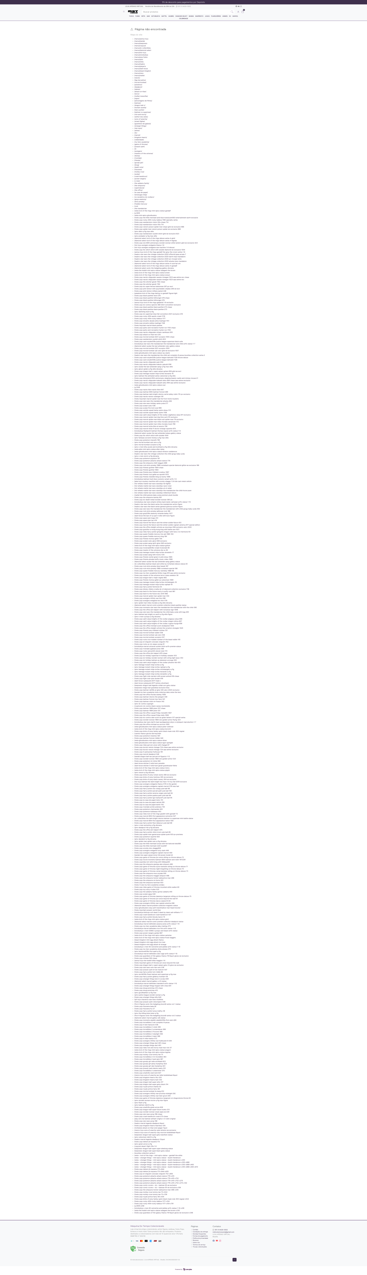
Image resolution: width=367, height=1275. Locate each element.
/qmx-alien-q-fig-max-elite (144, 231)
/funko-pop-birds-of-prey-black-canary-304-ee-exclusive (155, 779)
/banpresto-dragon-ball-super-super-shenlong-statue (153, 1148)
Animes (225, 16)
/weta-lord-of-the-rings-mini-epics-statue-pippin (152, 770)
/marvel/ (137, 135)
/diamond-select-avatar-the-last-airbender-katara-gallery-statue (157, 433)
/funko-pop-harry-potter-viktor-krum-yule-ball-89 (152, 832)
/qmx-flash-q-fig (140, 1103)
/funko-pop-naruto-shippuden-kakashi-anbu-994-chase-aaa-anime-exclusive (162, 380)
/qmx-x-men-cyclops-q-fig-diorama (147, 617)
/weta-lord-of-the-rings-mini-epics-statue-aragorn (152, 1050)
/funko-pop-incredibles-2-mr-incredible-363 (150, 1057)
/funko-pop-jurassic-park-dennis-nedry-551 (150, 1068)
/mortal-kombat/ (140, 82)
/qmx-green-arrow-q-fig (143, 1144)
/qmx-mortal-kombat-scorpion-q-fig (147, 445)
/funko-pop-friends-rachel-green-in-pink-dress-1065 (153, 557)
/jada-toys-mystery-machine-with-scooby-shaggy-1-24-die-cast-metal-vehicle (162, 481)
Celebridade (183, 18)
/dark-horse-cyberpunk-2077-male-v (147, 681)
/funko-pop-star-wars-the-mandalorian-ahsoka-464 (153, 401)
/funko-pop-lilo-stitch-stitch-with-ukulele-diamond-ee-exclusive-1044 (159, 250)
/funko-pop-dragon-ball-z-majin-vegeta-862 (150, 578)
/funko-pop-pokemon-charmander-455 (148, 809)
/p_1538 (137, 387)
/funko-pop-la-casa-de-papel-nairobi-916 (149, 802)
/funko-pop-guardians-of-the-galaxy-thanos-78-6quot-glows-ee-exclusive (161, 956)
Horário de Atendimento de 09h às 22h (159, 6)
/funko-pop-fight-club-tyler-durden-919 (148, 678)
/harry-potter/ (139, 110)
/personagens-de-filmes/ (143, 101)
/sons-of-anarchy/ (140, 119)
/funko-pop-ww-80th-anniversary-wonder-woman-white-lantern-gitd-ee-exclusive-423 (166, 243)
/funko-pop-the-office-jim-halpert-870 (148, 830)
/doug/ (136, 165)
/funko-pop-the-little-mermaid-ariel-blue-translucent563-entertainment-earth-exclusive (166, 218)
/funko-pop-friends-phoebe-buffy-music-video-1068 (153, 559)
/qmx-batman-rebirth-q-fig (144, 1105)
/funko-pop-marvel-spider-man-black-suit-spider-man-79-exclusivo (158, 419)
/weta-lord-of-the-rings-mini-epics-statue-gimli (151, 919)
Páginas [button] (194, 1226)
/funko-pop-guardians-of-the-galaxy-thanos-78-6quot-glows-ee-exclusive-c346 (163, 1213)
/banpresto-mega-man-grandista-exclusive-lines (151, 688)
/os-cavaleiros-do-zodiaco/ (144, 197)
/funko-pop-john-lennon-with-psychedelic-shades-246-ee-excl (157, 289)
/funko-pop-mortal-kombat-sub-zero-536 (149, 635)
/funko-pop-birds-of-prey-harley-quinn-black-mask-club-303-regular (159, 731)
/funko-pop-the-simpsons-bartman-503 (148, 883)
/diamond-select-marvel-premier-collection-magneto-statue (156, 905)
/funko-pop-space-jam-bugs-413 (146, 518)
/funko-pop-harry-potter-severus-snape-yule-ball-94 (153, 793)
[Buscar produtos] (232, 12)
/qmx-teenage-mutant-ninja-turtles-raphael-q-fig (152, 667)
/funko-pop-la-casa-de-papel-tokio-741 (148, 800)
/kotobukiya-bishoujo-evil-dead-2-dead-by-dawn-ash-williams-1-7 (158, 912)
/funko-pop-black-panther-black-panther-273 (150, 309)
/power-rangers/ (140, 179)
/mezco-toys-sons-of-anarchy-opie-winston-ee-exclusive (155, 1130)
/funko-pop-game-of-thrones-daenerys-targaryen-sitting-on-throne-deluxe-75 (162, 896)
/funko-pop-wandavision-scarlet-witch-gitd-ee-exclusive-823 (156, 234)
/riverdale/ (138, 158)
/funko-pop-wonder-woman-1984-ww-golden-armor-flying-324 (157, 720)
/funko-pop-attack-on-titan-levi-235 (147, 335)
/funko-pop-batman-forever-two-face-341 (149, 699)
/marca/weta (138, 62)
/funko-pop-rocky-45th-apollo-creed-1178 (149, 316)
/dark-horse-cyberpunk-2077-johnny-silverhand (151, 683)
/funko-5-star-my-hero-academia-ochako (149, 885)
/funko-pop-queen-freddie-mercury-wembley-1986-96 (154, 571)
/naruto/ (137, 78)
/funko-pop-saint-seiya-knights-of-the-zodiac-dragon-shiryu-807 (158, 621)
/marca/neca (138, 73)
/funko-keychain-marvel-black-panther (148, 325)
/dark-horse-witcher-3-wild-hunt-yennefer (149, 763)
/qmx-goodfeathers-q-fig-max (145, 993)
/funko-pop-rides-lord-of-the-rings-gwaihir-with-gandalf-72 (156, 814)
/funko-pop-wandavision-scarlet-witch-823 (150, 339)
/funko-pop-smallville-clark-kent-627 (147, 1073)
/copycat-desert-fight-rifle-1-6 (145, 1146)
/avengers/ (138, 151)
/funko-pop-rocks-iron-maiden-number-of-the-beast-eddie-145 (157, 639)
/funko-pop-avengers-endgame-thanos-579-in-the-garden (155, 784)
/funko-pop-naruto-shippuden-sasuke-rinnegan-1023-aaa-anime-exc (159, 279)
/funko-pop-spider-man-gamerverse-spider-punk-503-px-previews (158, 834)
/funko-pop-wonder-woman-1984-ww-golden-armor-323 (155, 759)
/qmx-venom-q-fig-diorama (144, 772)
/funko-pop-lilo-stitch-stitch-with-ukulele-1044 (151, 435)
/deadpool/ (138, 87)
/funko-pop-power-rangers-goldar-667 (148, 933)
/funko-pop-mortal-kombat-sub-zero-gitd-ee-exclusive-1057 (156, 351)
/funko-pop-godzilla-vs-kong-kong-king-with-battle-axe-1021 (156, 529)
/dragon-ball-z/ (139, 105)
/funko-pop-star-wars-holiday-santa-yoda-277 (151, 403)
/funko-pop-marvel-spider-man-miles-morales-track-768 (154, 424)
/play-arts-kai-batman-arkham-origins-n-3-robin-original (154, 1119)
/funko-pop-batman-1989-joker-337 (147, 711)
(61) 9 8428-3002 (184, 6)
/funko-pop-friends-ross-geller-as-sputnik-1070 (151, 474)
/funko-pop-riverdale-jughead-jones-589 (149, 649)
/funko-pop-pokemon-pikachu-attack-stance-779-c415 (154, 1176)
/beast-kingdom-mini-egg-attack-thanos (149, 940)
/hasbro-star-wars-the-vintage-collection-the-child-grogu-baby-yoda (159, 454)
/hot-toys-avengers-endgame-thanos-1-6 (149, 245)
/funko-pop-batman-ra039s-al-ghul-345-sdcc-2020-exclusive (156, 690)
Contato (195, 1229)
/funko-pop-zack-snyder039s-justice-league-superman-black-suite (158, 341)
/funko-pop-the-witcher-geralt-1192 (147, 284)
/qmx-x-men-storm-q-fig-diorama (146, 456)
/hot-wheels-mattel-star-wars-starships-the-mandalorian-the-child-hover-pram (162, 490)
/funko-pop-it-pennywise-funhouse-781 (148, 752)
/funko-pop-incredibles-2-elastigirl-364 (148, 1034)
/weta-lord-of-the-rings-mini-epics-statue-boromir (152, 729)
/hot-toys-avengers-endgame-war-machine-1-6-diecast (154, 247)
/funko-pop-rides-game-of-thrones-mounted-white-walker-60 (156, 887)
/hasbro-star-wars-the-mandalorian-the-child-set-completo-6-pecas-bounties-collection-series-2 (169, 355)
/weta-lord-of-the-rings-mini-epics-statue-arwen (152, 273)
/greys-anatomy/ (140, 199)
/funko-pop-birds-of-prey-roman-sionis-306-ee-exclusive (155, 775)
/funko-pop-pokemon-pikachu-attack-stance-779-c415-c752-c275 (158, 1181)
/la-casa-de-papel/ (141, 192)
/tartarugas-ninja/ (140, 195)
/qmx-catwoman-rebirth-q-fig (145, 1137)
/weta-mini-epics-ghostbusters (145, 215)
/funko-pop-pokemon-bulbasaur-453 (147, 811)
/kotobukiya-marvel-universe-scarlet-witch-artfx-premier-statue (157, 646)
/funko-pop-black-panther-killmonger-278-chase (151, 298)
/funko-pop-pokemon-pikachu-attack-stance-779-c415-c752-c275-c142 (160, 1183)
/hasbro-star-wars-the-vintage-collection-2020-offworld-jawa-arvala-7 (160, 254)
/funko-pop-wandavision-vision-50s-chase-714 (151, 222)
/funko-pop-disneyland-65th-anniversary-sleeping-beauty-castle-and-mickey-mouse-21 (166, 378)
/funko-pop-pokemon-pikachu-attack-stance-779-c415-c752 (156, 1178)
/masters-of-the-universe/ (143, 153)
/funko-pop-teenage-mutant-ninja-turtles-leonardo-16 (153, 373)
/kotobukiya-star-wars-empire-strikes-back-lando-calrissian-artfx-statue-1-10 (162, 502)
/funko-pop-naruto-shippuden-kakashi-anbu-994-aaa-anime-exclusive (159, 383)
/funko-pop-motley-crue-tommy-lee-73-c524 (150, 1192)
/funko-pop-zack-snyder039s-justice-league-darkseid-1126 (155, 360)
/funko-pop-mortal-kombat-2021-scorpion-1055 (151, 348)
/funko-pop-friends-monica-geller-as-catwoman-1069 (153, 580)
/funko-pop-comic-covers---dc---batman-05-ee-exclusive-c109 (157, 1187)
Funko (137, 16)
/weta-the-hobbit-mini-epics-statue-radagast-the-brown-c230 (157, 1210)
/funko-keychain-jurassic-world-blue (147, 910)
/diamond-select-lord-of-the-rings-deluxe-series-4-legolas (155, 241)
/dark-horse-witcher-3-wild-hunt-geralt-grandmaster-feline (155, 766)
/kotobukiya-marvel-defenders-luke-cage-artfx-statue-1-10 (155, 954)
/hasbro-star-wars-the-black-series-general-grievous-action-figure (158, 506)
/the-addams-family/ (141, 183)
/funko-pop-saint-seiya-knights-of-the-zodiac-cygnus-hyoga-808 (158, 623)
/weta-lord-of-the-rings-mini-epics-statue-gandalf (152, 211)
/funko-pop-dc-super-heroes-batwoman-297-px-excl (153, 286)
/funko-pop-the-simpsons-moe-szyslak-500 (150, 873)
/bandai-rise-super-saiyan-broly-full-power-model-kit (153, 855)
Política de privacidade (200, 1238)
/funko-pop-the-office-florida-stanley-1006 (150, 694)
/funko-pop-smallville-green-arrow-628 (148, 1107)
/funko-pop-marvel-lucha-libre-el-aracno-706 (150, 426)
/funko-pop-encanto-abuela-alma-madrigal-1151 (151, 321)
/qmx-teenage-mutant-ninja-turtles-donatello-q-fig (152, 674)
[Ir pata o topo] (235, 1260)
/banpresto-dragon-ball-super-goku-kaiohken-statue (153, 1135)
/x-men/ (137, 181)
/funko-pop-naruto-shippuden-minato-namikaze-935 (153, 332)
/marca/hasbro (139, 64)
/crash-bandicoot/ (140, 176)
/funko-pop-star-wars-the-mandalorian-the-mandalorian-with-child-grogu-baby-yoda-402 (167, 509)
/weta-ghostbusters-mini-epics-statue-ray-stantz (152, 353)
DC (230, 16)
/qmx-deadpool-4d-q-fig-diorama (146, 827)
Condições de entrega (200, 1232)
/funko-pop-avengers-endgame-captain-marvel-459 (153, 853)
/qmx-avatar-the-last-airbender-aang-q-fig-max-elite (153, 367)
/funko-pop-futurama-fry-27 (144, 1009)
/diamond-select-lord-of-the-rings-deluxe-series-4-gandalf (155, 266)
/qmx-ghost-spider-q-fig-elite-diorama (148, 369)
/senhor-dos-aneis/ (141, 117)
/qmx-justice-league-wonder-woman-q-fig (149, 995)
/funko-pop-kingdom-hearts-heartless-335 (150, 1126)
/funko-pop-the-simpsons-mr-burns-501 (148, 880)
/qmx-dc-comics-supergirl (143, 704)
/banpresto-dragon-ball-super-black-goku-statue (152, 1151)
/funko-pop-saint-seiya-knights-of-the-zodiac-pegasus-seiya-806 (158, 619)
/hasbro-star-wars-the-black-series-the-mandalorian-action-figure (158, 504)
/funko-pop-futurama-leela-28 (145, 1006)
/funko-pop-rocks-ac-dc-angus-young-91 (149, 644)
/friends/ (137, 160)
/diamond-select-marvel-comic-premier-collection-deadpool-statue (158, 921)
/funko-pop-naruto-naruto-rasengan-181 (148, 396)
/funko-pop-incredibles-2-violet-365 (147, 1027)
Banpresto (199, 16)
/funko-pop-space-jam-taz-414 (145, 520)
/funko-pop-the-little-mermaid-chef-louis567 (150, 846)
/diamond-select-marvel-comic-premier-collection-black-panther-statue (160, 605)
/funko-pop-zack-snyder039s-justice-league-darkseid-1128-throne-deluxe (161, 357)
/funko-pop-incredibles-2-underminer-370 (149, 1071)
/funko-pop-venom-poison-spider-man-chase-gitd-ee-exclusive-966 (159, 227)
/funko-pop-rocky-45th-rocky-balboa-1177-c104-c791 (154, 1203)
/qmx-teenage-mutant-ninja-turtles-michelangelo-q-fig (154, 669)
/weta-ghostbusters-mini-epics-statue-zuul (149, 385)
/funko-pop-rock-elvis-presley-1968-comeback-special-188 (155, 568)
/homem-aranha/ (140, 108)
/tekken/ (137, 89)
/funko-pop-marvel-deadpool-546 (146, 754)
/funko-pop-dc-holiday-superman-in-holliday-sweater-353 (155, 656)
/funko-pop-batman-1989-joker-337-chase (149, 708)
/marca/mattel (139, 75)
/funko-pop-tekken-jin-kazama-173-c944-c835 (151, 1171)
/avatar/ (137, 174)
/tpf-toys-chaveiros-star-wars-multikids (148, 999)
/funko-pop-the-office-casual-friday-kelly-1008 (151, 715)
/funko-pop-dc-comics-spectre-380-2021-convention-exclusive (157, 305)
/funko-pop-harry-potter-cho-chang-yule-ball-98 (152, 788)
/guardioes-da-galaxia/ (142, 124)
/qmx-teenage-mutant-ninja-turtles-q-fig (149, 665)
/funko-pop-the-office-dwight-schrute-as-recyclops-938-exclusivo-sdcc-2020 (163, 527)
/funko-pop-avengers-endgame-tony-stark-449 (151, 850)
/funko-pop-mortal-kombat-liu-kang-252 (149, 1091)
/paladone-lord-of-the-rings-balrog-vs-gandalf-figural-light (155, 293)
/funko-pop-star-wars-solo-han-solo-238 (149, 967)
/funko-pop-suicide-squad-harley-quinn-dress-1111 (152, 410)
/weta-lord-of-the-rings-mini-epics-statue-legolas (152, 1052)
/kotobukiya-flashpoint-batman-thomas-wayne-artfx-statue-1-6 (157, 431)
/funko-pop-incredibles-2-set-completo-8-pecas (152, 1022)
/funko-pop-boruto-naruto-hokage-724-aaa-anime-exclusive (156, 750)
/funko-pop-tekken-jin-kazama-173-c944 (149, 1169)
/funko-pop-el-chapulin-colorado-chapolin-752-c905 (153, 1174)
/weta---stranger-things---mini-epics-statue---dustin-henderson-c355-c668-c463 (164, 1165)
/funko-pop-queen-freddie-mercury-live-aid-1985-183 (153, 534)
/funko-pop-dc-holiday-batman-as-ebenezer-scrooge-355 (155, 660)
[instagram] (220, 1241)
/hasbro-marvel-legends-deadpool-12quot (149, 1139)
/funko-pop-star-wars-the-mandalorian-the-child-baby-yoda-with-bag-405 (161, 612)
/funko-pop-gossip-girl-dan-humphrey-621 (149, 1066)
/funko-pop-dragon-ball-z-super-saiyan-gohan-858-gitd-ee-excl (157, 371)
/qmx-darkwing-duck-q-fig (144, 312)
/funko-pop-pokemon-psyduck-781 (147, 458)
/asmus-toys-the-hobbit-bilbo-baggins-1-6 (149, 960)
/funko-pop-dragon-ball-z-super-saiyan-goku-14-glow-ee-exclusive (159, 965)
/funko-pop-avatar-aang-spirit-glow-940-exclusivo (152, 543)
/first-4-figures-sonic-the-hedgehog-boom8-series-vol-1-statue (157, 1004)
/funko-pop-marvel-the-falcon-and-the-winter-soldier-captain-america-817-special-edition (167, 525)
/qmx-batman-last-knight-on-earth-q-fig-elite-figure (153, 614)
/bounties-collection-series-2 (144, 1153)
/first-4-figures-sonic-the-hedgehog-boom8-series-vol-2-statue (157, 1015)
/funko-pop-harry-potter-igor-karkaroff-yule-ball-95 (153, 798)
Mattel (164, 16)
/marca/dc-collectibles (142, 48)
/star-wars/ (138, 128)
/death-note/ (138, 167)
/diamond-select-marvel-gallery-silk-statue (149, 1018)
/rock (136, 206)
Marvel (235, 16)
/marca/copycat (140, 46)
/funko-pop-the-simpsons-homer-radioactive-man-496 (154, 878)
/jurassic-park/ (139, 147)
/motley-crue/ (139, 172)
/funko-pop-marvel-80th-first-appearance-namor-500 (153, 821)
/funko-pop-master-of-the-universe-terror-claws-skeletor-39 (156, 575)
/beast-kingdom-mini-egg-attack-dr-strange (150, 944)
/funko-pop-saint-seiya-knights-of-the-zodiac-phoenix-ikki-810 (157, 662)
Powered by (179, 1269)
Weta (143, 16)
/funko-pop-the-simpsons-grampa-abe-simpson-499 (153, 864)
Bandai (191, 16)
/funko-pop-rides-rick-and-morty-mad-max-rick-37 (153, 1048)
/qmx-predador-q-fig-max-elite (145, 236)
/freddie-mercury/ (140, 204)
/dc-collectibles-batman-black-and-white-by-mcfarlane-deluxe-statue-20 (161, 564)
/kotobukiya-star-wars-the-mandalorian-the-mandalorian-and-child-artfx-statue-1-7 (164, 344)
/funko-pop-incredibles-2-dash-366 (147, 1036)
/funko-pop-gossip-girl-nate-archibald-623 (150, 1061)
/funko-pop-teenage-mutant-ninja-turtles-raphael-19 (153, 584)
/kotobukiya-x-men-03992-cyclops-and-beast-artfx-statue (155, 931)
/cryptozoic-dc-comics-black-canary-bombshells (152, 706)
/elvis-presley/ (139, 202)
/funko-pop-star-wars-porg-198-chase (148, 1114)
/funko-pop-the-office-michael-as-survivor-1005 (151, 724)
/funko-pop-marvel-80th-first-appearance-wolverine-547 (155, 816)
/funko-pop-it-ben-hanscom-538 (146, 1025)
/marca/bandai (139, 41)
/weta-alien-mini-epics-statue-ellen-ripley (149, 449)
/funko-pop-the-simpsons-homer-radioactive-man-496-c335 (156, 1190)
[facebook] (214, 1241)
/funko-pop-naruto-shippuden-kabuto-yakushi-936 (152, 364)
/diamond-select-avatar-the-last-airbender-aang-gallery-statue (157, 562)
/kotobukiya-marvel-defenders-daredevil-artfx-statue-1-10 (155, 983)
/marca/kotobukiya (141, 55)
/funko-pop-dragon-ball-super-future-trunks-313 (152, 1109)
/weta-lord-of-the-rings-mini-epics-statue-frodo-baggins (155, 938)
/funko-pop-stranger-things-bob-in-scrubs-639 (151, 979)
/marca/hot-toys (140, 52)
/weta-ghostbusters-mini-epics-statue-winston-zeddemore (155, 451)
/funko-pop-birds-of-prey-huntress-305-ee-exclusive (153, 777)
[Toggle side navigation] (124, 12)
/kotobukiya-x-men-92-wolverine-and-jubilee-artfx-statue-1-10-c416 (159, 1208)
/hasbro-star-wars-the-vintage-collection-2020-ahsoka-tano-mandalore (160, 261)
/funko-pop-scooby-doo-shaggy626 (147, 848)
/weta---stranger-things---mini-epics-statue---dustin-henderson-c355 (159, 1160)
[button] (238, 11)
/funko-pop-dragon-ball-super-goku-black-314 (151, 1084)
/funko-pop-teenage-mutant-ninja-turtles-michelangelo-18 (155, 582)
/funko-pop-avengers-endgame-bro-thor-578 (150, 600)
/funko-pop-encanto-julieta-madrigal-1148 (149, 323)
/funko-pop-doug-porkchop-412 (146, 990)
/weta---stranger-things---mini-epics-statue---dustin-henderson (157, 1158)
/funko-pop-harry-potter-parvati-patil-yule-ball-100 (153, 791)
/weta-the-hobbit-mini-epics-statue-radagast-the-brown (154, 270)
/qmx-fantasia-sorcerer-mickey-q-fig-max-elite (151, 438)
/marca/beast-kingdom (142, 71)
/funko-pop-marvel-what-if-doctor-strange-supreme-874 (155, 429)
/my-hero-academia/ (141, 142)
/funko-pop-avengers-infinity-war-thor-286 (150, 598)
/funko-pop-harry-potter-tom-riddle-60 (148, 972)
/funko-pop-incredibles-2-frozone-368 (148, 1032)
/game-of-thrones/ (141, 144)
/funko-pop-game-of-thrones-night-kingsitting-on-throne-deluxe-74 (159, 869)
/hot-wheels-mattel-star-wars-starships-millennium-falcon (155, 493)
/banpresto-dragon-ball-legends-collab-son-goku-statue (154, 685)
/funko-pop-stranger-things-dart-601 (147, 1045)
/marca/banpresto (140, 43)
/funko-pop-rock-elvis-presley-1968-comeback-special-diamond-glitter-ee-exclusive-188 (166, 465)
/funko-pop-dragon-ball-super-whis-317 (148, 1082)
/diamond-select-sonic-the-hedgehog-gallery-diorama (154, 268)
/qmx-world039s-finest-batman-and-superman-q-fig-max (155, 974)
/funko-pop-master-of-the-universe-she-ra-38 (151, 550)
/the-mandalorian (140, 208)
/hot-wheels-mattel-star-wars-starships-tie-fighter (152, 484)
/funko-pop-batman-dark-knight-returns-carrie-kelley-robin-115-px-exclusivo (162, 394)
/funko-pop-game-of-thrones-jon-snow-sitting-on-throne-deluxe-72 (159, 857)
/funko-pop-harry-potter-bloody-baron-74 (149, 917)
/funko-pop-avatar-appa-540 (144, 894)
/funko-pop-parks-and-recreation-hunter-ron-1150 (152, 330)
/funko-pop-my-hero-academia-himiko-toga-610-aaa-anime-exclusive (159, 573)
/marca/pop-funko (141, 57)
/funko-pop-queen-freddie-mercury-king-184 (150, 536)
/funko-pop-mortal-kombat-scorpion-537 (149, 637)
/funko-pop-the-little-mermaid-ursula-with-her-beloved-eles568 (157, 844)
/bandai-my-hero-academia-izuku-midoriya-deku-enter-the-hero (157, 692)
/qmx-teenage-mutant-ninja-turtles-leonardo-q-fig (152, 672)
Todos (131, 16)
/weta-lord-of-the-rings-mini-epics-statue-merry (151, 768)
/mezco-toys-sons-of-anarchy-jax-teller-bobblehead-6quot (155, 1075)
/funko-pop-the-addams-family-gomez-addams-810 (153, 892)
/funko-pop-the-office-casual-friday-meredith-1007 (153, 713)
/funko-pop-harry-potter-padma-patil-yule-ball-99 (152, 795)
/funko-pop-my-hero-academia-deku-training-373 (152, 926)
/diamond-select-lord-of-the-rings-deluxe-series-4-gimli (154, 238)
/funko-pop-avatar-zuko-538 (144, 406)
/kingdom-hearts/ (140, 137)
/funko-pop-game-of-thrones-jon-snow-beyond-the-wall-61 (156, 899)
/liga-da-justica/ (140, 80)
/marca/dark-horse (141, 69)
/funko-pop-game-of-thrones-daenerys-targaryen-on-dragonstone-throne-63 (162, 1098)
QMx (148, 16)
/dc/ (135, 133)
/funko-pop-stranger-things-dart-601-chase (150, 1043)
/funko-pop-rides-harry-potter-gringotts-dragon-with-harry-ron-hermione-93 (162, 532)
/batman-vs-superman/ (142, 112)
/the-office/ (138, 190)
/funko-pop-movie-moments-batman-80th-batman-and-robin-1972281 (160, 860)
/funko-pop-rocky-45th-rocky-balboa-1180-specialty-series (156, 220)
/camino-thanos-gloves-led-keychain (147, 733)
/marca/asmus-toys (141, 39)
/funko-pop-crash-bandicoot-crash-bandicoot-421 (152, 915)
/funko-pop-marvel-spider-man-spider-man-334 (151, 596)
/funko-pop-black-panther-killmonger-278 (149, 300)
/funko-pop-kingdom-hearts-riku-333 (148, 1077)
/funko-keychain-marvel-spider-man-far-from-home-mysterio (156, 399)
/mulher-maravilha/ (141, 96)
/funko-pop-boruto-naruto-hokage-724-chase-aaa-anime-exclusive (158, 747)
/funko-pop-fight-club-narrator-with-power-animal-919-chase (156, 676)
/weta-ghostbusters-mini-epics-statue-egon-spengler (153, 743)
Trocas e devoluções (200, 1247)
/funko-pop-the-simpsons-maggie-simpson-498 (151, 876)
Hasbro (171, 16)
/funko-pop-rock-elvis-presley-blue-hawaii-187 (151, 566)
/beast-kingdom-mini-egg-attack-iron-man (149, 942)
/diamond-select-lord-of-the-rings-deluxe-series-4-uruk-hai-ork (157, 263)
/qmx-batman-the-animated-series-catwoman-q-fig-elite (154, 376)
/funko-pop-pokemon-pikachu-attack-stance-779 (152, 461)
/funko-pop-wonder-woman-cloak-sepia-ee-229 (151, 1112)
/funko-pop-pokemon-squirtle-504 (147, 837)
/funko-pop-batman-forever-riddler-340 (148, 738)
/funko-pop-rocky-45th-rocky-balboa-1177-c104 (152, 1201)
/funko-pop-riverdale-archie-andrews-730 (149, 807)
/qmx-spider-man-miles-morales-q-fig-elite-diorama (153, 603)
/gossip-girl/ (138, 163)
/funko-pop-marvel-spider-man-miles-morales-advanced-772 (156, 422)
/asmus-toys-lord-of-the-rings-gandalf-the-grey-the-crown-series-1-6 (159, 252)
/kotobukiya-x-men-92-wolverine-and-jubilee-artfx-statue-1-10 (157, 947)
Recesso (196, 1240)
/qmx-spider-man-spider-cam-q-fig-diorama (150, 841)
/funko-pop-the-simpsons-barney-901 (148, 497)
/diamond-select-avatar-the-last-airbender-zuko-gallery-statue (157, 346)
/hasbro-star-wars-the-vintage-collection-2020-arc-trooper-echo (158, 259)
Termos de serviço (199, 1245)
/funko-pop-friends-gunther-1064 (146, 470)
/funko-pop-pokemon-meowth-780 (147, 440)
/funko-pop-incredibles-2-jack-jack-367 (148, 1059)
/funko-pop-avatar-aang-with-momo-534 (149, 555)
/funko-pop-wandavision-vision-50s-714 (149, 224)
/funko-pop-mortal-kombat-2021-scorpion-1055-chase (154, 337)
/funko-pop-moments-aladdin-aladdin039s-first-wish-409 (155, 1020)
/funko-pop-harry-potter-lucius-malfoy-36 (149, 1011)
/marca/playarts (140, 66)
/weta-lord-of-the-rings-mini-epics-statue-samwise (152, 935)
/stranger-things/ (140, 126)
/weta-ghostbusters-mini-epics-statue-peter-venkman (153, 727)
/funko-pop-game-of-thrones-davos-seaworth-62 (152, 901)
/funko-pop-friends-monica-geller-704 (148, 539)
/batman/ (137, 103)
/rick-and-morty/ (140, 114)
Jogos (207, 16)
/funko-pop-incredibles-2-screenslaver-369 (150, 1029)
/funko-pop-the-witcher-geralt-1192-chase (149, 282)
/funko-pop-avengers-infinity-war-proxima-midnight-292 (155, 1093)
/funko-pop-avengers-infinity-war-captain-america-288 (154, 903)
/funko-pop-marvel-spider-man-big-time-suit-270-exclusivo (156, 417)
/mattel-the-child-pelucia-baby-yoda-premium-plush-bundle (156, 495)
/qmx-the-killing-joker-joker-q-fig (146, 1013)
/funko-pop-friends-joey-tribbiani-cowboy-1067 (151, 472)
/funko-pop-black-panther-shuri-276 (147, 296)
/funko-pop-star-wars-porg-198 (145, 1121)
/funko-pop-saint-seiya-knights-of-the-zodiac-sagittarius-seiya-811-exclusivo (162, 415)
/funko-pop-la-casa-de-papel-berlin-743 (149, 805)
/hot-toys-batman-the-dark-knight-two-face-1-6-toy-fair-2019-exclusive (160, 782)
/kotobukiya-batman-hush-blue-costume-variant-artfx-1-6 (155, 479)
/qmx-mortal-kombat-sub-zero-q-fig (147, 442)
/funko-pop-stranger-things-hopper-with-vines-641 (152, 986)
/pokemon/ (138, 85)
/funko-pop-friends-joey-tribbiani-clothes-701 (151, 630)
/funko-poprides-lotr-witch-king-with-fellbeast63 (152, 862)
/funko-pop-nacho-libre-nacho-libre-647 (149, 390)
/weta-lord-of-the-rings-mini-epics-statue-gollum (152, 545)
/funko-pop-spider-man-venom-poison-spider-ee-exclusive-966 (157, 229)
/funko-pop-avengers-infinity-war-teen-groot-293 (152, 1096)
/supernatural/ (139, 188)
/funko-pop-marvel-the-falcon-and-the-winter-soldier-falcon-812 (157, 523)
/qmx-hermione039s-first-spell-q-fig (147, 951)
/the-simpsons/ (139, 185)
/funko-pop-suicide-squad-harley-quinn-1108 (150, 412)
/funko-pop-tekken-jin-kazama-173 (147, 1142)
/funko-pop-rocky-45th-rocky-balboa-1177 (149, 318)
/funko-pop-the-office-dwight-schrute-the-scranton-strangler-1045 (158, 628)
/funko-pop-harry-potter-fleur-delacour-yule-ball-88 (153, 823)
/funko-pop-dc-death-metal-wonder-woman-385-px (153, 500)
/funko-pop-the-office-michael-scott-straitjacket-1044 (154, 626)
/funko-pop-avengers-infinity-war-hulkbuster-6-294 (153, 1041)
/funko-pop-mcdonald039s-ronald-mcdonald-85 (152, 548)
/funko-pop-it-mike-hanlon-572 (145, 1038)
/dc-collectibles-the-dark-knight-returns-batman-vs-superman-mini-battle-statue (163, 818)
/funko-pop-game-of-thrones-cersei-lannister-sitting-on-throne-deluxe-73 (161, 871)
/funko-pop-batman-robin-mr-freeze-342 (149, 701)
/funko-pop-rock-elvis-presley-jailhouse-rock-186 (152, 511)
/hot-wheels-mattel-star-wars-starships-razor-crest (152, 486)
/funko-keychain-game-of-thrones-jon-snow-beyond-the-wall (156, 963)
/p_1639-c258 (139, 1206)
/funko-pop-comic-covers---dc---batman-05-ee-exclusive (155, 1185)
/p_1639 (137, 213)
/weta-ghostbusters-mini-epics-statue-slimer (150, 740)
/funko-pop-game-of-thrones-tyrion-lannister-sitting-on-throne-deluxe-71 (161, 866)
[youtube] (217, 1241)
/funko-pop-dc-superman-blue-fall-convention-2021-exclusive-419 (158, 314)
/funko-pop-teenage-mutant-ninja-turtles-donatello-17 (154, 552)
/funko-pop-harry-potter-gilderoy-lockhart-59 (151, 977)
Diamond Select (181, 16)
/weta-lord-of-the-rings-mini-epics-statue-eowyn (152, 275)
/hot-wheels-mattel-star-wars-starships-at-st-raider (153, 488)
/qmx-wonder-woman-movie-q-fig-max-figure (151, 1100)
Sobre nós (196, 1242)
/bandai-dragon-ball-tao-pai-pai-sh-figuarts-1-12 (152, 756)
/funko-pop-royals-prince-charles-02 (147, 1087)
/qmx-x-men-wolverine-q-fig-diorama (148, 825)
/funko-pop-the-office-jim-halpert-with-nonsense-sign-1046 (156, 610)
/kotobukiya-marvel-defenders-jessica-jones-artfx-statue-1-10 (156, 924)
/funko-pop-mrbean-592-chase (145, 958)
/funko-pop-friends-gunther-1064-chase (148, 467)
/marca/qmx (138, 59)
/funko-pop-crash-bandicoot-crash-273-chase (151, 1116)
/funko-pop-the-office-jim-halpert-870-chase (150, 653)
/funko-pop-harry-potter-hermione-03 (148, 587)
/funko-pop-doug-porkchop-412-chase (148, 988)
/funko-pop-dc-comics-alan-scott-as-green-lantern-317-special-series (159, 717)
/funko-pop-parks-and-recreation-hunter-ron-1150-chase (155, 328)
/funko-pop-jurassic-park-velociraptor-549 (149, 1002)
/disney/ (137, 156)
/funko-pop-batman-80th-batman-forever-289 (151, 392)
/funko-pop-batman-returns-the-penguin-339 (150, 697)
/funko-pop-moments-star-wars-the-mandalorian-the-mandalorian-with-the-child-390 (165, 607)
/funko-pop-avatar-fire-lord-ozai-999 (148, 408)
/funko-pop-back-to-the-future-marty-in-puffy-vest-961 (154, 591)
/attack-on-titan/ (140, 91)
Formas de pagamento (200, 1236)
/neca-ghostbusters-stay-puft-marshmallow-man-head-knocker (157, 908)
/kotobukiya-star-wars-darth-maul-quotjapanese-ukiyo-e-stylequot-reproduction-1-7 (165, 722)
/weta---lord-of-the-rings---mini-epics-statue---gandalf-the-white (158, 1155)
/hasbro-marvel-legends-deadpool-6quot (149, 1123)
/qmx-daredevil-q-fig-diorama (145, 839)
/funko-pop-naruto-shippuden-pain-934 (148, 362)
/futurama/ (138, 169)
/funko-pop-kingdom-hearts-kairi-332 (148, 1080)
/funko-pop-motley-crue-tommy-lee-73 (148, 1054)
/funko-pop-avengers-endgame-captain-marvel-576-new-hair (156, 786)
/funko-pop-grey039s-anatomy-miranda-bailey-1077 (153, 513)
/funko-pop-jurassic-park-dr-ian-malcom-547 (150, 970)
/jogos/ (136, 98)
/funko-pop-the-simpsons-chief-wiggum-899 (150, 463)
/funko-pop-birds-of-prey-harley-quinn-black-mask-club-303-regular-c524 (161, 1199)
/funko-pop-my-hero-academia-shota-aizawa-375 (152, 949)
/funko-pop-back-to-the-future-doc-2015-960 (151, 594)
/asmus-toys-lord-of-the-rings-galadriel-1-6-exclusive (153, 302)
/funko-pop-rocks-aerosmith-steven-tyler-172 (150, 651)
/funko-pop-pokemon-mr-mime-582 (147, 761)
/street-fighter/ (139, 121)
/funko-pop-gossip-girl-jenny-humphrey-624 (150, 1064)
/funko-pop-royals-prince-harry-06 (147, 1089)
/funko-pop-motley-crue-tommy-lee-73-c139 (150, 1194)
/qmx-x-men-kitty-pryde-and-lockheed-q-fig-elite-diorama (155, 447)
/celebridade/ (139, 140)
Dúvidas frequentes (199, 1234)
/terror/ (136, 94)
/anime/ (137, 130)
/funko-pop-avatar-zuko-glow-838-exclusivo (150, 541)
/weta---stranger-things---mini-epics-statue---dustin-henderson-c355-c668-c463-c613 (166, 1167)
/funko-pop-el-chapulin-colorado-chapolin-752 (151, 642)
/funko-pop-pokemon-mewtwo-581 (147, 736)
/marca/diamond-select (142, 50)
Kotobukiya (155, 16)
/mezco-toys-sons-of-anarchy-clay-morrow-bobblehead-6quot (157, 1132)
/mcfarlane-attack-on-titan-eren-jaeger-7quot (150, 1128)
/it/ (135, 149)
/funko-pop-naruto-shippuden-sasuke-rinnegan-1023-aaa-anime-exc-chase (161, 277)
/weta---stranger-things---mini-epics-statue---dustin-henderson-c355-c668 (161, 1162)
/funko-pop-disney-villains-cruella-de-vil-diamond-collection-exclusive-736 (161, 589)
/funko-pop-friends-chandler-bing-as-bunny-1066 (152, 477)
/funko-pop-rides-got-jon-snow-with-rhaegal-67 (151, 745)
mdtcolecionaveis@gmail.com (223, 1232)
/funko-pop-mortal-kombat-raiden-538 (148, 633)
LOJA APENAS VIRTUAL (134, 6)
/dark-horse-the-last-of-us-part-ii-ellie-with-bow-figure (154, 516)
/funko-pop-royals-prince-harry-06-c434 (149, 1197)
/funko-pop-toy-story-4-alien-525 (146, 889)
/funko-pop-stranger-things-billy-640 (147, 997)
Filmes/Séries (216, 16)
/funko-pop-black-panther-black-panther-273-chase (153, 307)
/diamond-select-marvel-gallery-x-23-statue (150, 981)
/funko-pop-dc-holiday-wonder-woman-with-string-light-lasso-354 (158, 658)
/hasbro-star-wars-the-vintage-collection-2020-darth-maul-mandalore (159, 257)
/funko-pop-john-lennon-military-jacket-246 (150, 291)
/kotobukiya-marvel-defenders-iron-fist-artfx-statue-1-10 (155, 928)
